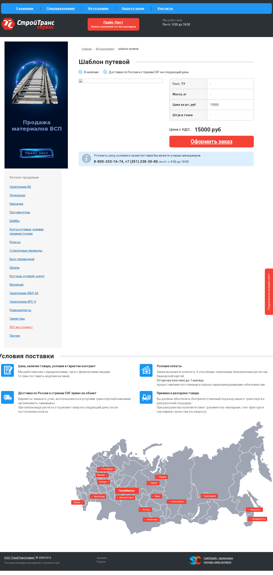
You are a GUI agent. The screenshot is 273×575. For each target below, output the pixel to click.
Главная (87, 48)
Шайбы (15, 221)
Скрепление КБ (20, 186)
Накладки (16, 203)
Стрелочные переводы (26, 250)
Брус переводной (22, 259)
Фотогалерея (98, 8)
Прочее (15, 335)
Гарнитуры (17, 318)
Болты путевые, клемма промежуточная (27, 231)
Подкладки (17, 195)
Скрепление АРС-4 (23, 301)
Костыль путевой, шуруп (27, 276)
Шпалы (15, 267)
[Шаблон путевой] (121, 80)
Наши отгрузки (133, 8)
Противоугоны (20, 212)
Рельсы (15, 242)
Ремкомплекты (20, 310)
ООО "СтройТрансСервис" (19, 557)
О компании (24, 8)
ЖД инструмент (21, 327)
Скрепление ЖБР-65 (24, 293)
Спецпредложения (61, 8)
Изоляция (16, 284)
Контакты (165, 8)
